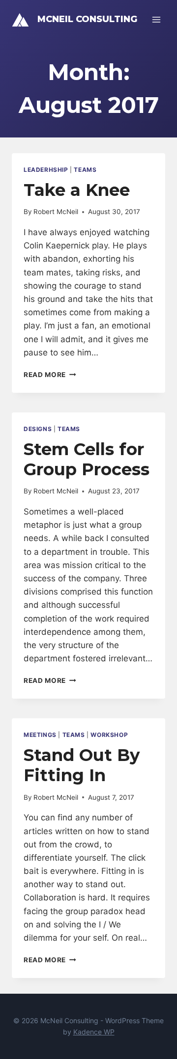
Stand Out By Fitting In (82, 765)
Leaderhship (46, 169)
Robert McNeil (55, 212)
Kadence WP (94, 1032)
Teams (85, 169)
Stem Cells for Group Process (86, 459)
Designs (38, 429)
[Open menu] (156, 19)
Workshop (109, 734)
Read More (50, 375)
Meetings (40, 734)
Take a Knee (77, 190)
